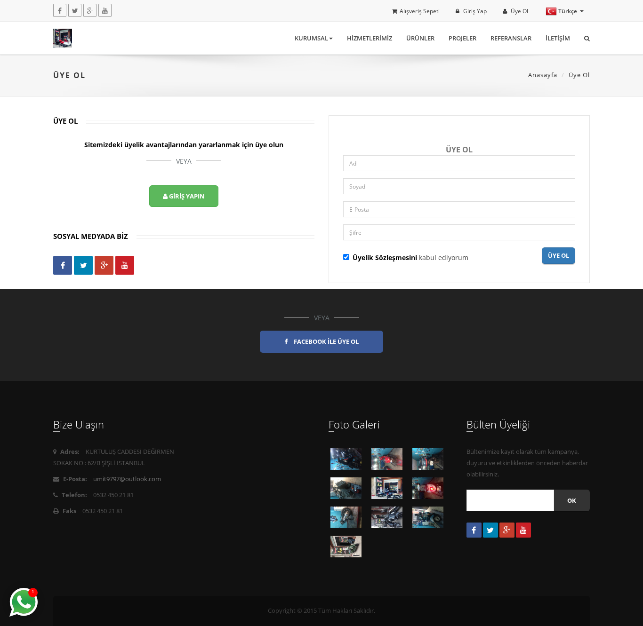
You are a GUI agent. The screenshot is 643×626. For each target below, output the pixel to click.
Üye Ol (518, 11)
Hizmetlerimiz (369, 38)
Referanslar (510, 38)
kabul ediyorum (410, 257)
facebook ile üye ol (325, 341)
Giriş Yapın (186, 196)
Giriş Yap (474, 11)
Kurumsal (311, 38)
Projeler (462, 38)
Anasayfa (542, 75)
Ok (571, 500)
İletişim (558, 38)
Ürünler (420, 38)
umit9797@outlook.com (127, 479)
